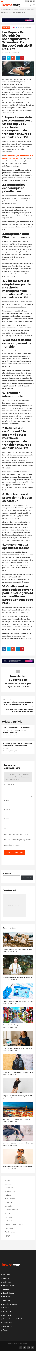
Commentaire (9, 784)
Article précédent (9, 700)
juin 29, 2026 (9, 735)
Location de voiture (12, 1210)
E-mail (7, 810)
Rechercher (7, 874)
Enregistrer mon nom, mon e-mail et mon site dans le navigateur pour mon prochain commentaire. (17, 839)
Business (8, 1195)
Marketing (8, 1217)
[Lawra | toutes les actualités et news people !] (10, 5)
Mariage (8, 1213)
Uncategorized (10, 1232)
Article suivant (27, 707)
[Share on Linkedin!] (18, 58)
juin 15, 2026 (9, 751)
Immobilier (9, 1206)
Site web (7, 819)
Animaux (8, 1184)
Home (3, 9)
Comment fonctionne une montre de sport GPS (19, 1143)
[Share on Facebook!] (4, 58)
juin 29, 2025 (15, 53)
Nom (6, 801)
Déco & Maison (10, 1199)
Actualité (8, 9)
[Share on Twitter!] (9, 58)
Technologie (9, 1228)
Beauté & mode (10, 1191)
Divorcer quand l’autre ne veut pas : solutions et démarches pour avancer (18, 745)
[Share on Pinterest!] (22, 58)
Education (8, 1202)
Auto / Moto (9, 1188)
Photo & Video (10, 1221)
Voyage (7, 1236)
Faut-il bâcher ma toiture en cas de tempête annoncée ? (19, 710)
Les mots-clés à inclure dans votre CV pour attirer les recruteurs (18, 703)
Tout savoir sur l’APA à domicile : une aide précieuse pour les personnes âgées (16, 730)
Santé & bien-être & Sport (14, 1224)
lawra (6, 53)
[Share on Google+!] (13, 58)
